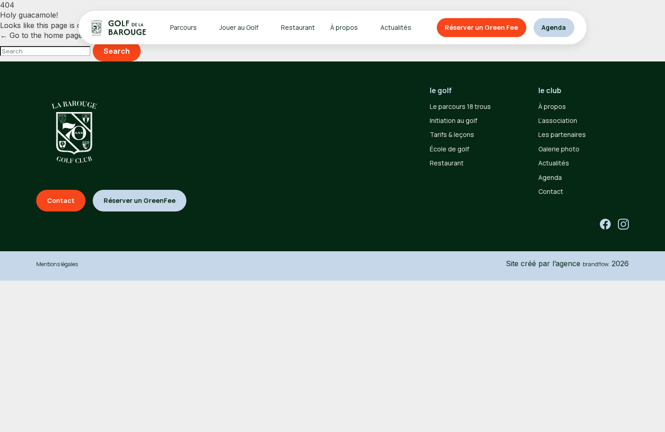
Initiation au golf (453, 120)
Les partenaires (562, 134)
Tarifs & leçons (452, 134)
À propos (552, 106)
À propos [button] (344, 27)
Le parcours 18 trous (460, 106)
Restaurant (298, 27)
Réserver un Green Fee (481, 27)
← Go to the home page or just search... (69, 35)
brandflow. (596, 264)
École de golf (449, 149)
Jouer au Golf (238, 27)
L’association (557, 120)
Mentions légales (57, 264)
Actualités (395, 27)
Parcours (183, 27)
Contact (550, 191)
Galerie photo (559, 149)
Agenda (554, 27)
